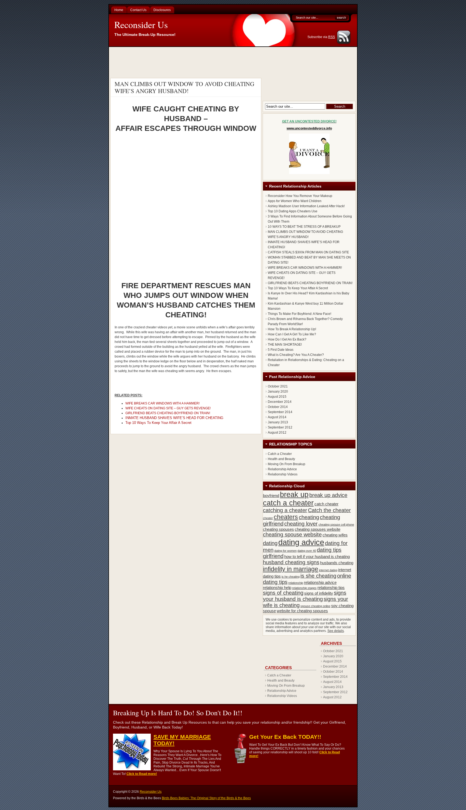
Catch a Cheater (280, 454)
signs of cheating (283, 593)
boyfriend (271, 495)
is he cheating (291, 576)
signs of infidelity (318, 593)
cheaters (286, 516)
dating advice (301, 542)
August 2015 (277, 397)
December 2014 (280, 402)
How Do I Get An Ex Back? (287, 339)
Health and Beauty (281, 459)
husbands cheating (336, 562)
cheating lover (301, 524)
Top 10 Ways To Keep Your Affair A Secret (158, 423)
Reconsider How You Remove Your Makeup (300, 196)
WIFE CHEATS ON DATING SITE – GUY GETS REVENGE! (168, 408)
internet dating (328, 570)
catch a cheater (288, 503)
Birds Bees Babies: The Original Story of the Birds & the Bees (206, 798)
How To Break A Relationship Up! (292, 329)
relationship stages (304, 588)
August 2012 (277, 432)
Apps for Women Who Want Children (294, 201)
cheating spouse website (292, 534)
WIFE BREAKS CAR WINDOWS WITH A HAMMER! (162, 403)
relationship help (277, 587)
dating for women (285, 550)
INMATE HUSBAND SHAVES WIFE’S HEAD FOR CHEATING (174, 418)
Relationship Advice (282, 469)
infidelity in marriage (290, 569)
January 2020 (278, 391)
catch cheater (326, 504)
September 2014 (280, 412)
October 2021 (278, 386)
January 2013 (278, 422)
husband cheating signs (291, 562)
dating (270, 543)
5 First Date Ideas (280, 350)
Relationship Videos (282, 474)
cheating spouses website (317, 529)
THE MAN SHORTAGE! (285, 344)
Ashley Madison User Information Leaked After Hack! (306, 206)
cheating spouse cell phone (336, 524)
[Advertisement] (234, 62)
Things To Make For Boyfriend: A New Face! (299, 314)
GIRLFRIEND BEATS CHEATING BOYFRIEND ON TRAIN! (167, 413)
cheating (309, 517)
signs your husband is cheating (304, 596)
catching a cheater (285, 510)
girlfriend (273, 556)
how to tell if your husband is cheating (317, 556)
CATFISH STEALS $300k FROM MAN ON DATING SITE (308, 252)
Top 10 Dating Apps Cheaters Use (292, 211)
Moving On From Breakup (286, 464)
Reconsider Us (141, 24)
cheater (268, 518)
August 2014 (277, 417)
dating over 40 (306, 550)
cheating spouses (278, 529)
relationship (295, 582)
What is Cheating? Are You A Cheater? (296, 355)
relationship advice (320, 582)
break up (294, 495)
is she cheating (318, 576)
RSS (331, 37)
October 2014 (278, 407)
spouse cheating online (315, 606)
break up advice (328, 495)
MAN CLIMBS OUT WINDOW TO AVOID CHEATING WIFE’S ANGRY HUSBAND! (184, 87)
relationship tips (331, 587)
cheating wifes (335, 535)
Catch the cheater (329, 510)
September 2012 (280, 427)
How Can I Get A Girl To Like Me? (292, 334)
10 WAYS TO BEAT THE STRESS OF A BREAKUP (304, 227)
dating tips (329, 550)
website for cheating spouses (302, 610)
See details (335, 631)
